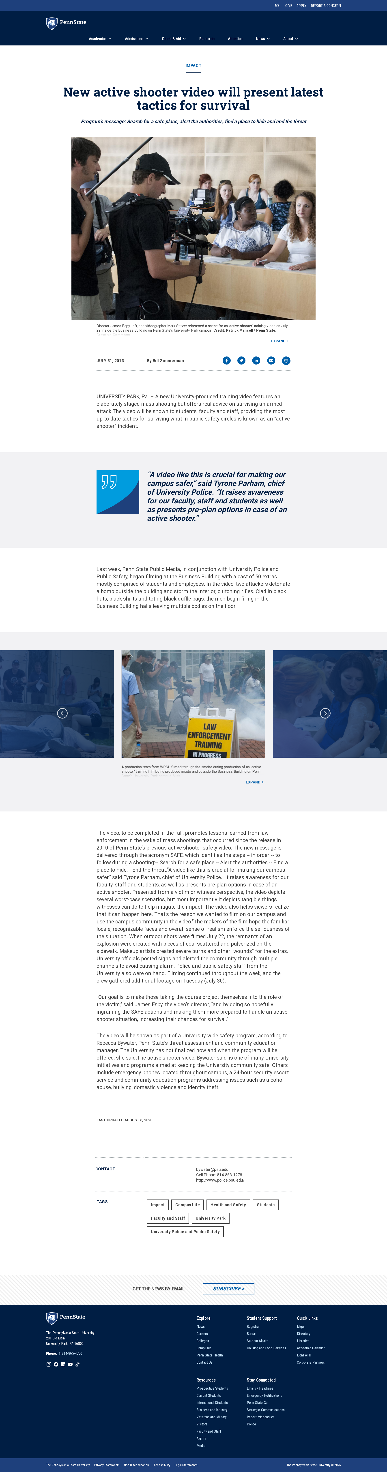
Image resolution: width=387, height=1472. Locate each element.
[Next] (325, 713)
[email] (271, 361)
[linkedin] (256, 361)
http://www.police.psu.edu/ (220, 1180)
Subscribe (227, 1289)
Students (266, 1204)
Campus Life (187, 1204)
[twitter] (241, 361)
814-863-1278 (229, 1174)
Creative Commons (113, 335)
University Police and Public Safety (185, 1231)
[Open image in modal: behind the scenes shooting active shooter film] (193, 704)
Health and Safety (228, 1204)
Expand (278, 341)
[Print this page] (286, 360)
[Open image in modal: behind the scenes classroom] (193, 228)
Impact (193, 65)
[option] (193, 717)
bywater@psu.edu (212, 1169)
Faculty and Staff (168, 1218)
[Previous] (62, 713)
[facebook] (227, 361)
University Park (211, 1218)
